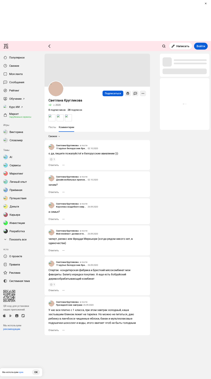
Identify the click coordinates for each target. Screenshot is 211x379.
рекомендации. (12, 329)
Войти (201, 46)
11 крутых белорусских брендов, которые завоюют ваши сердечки (71, 148)
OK (36, 372)
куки (21, 372)
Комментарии (66, 127)
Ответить (53, 165)
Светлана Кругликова (67, 145)
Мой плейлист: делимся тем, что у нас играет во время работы (71, 234)
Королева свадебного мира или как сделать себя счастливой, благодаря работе (71, 206)
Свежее (52, 136)
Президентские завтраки (69, 305)
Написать (182, 46)
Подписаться (113, 93)
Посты (52, 127)
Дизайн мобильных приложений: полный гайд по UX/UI (71, 179)
